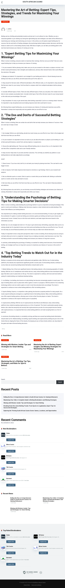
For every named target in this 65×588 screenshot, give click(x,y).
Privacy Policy (27, 585)
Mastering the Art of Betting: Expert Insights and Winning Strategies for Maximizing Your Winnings (47, 347)
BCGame (8, 456)
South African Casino (32, 2)
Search (3, 379)
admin (9, 29)
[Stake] (3, 436)
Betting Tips (5, 21)
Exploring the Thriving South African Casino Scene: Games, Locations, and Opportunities (30, 410)
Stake (8, 433)
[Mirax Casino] (3, 447)
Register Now (11, 439)
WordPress (35, 582)
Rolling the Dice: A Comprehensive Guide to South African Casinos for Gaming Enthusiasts (31, 397)
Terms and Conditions (36, 585)
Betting (3, 328)
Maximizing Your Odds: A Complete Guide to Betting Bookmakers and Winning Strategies (30, 400)
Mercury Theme (42, 582)
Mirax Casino (10, 444)
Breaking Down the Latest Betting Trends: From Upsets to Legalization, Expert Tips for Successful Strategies (30, 406)
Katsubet (9, 478)
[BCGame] (3, 459)
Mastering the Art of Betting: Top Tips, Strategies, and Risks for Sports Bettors (16, 363)
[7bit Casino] (3, 470)
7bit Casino (9, 467)
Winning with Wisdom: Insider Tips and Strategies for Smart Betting (16, 346)
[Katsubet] (3, 481)
